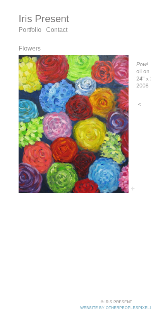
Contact (56, 29)
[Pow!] (74, 124)
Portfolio (30, 29)
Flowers (30, 48)
